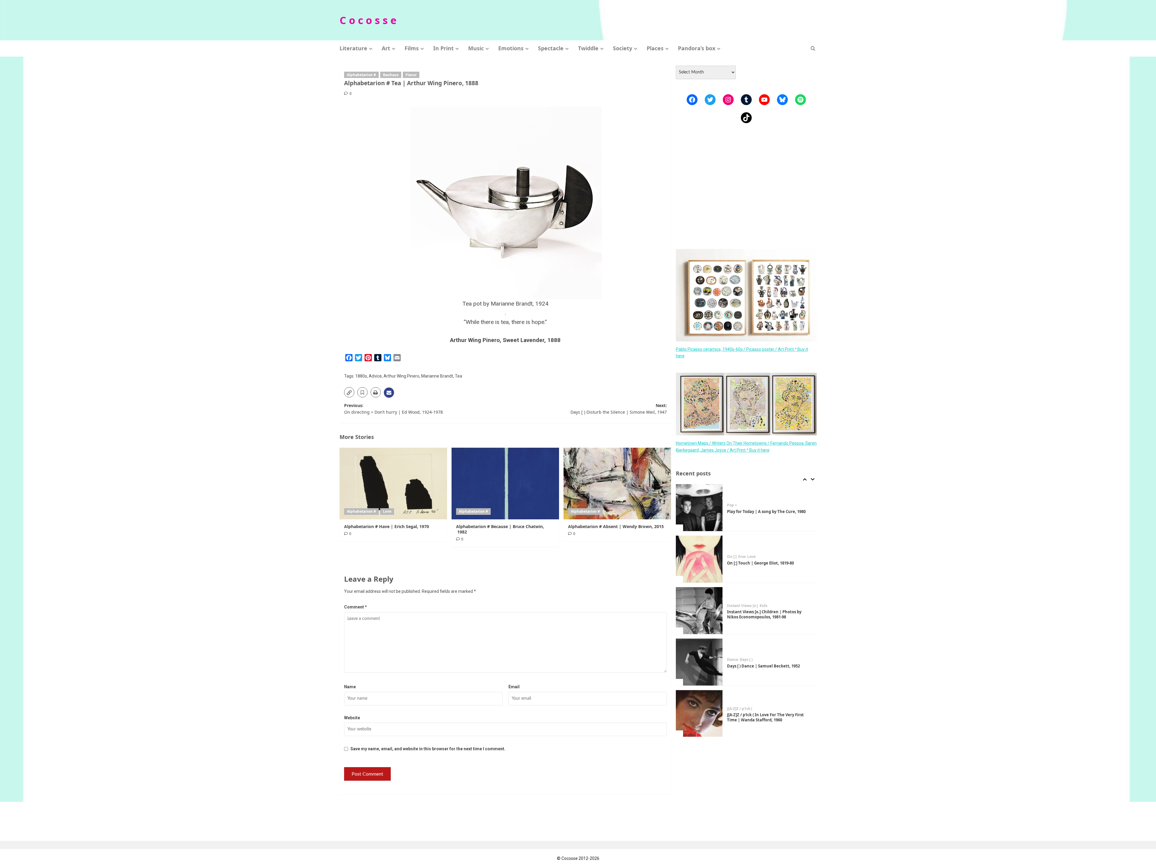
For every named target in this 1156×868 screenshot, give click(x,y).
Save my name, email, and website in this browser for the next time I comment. (427, 748)
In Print (443, 48)
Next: (618, 409)
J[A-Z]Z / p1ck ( (739, 708)
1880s (361, 376)
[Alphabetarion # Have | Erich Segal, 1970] (393, 483)
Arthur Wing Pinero (401, 376)
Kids (763, 605)
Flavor (411, 74)
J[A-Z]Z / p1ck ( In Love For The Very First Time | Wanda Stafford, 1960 (765, 717)
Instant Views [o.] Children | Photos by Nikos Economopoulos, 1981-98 (764, 614)
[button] (813, 48)
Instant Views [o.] (742, 605)
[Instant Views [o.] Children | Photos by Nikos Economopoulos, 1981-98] (699, 610)
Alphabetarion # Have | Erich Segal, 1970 (386, 526)
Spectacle (551, 48)
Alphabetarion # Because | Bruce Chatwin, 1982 (500, 529)
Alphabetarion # (361, 74)
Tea (458, 376)
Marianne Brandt (437, 376)
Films (412, 48)
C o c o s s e (368, 20)
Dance (732, 659)
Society (622, 48)
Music (476, 48)
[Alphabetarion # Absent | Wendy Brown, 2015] (617, 483)
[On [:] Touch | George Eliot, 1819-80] (699, 559)
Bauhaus (391, 74)
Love (387, 511)
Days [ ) (746, 659)
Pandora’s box (696, 48)
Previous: (393, 409)
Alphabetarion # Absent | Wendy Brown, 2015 (616, 526)
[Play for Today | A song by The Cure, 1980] (699, 507)
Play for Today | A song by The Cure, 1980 (766, 511)
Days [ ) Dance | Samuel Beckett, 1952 (763, 666)
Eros (742, 556)
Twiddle (588, 48)
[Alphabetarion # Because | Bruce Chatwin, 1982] (505, 483)
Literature (353, 48)
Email (514, 686)
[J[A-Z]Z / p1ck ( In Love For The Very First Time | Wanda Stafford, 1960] (699, 713)
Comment (355, 607)
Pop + (732, 505)
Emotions (511, 48)
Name (350, 686)
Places (655, 48)
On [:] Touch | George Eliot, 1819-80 (760, 563)
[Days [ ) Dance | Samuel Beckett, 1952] (699, 662)
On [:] (732, 556)
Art (386, 48)
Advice (375, 376)
